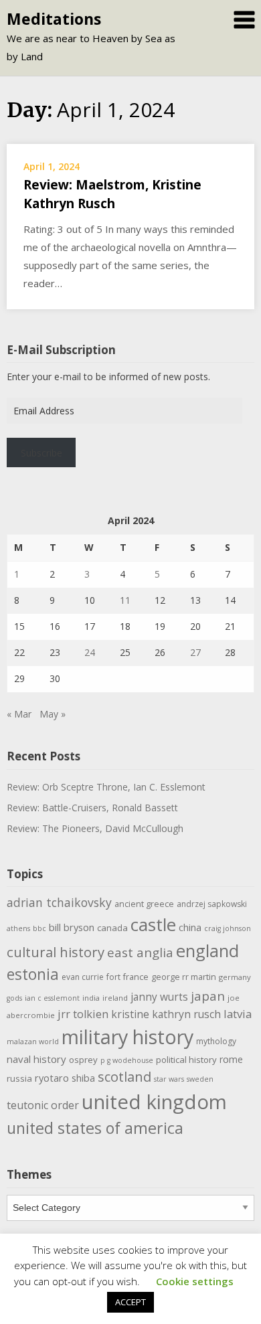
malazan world (33, 1041)
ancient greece (144, 904)
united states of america (95, 1128)
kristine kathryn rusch (166, 1014)
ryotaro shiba (65, 1077)
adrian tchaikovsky (59, 902)
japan (208, 996)
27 (195, 652)
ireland (115, 998)
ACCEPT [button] (130, 1302)
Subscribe (41, 452)
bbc (39, 928)
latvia (238, 1013)
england (207, 950)
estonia (33, 974)
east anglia (140, 952)
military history (127, 1036)
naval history (36, 1059)
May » (52, 714)
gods (14, 998)
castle (153, 924)
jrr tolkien (83, 1013)
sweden (200, 1079)
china (190, 927)
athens (18, 928)
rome (231, 1059)
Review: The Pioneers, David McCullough (95, 828)
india (91, 998)
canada (112, 928)
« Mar (19, 714)
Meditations (54, 18)
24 (89, 652)
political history (186, 1060)
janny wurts (159, 997)
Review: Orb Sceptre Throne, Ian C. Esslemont (106, 786)
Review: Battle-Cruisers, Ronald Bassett (92, 807)
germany (235, 977)
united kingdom (154, 1101)
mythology (216, 1041)
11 (125, 600)
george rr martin (183, 977)
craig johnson (227, 928)
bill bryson (71, 927)
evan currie (83, 977)
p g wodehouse (126, 1060)
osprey (83, 1060)
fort (113, 977)
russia (19, 1078)
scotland (124, 1076)
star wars (169, 1079)
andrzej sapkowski (212, 904)
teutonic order (43, 1105)
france (136, 977)
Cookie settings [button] (195, 1281)
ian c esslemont (52, 998)
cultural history (55, 951)
